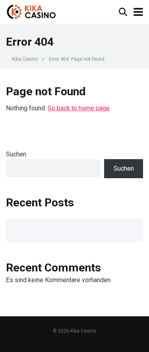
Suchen (16, 154)
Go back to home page (79, 108)
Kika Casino (25, 59)
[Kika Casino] (31, 11)
